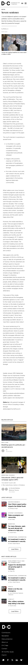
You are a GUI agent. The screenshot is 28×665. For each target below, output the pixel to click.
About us (5, 642)
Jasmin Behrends (14, 593)
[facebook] (8, 660)
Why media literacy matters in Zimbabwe (14, 485)
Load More (14, 549)
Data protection (7, 639)
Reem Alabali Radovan (15, 543)
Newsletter (5, 636)
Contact (4, 648)
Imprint (4, 655)
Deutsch (22, 3)
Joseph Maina (13, 532)
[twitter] (12, 660)
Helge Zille (12, 571)
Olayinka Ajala (13, 605)
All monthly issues (8, 652)
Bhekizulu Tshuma (14, 490)
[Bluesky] (21, 660)
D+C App (5, 645)
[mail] (3, 660)
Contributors (6, 632)
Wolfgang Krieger (14, 508)
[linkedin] (17, 660)
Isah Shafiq (12, 519)
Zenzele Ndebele (14, 488)
